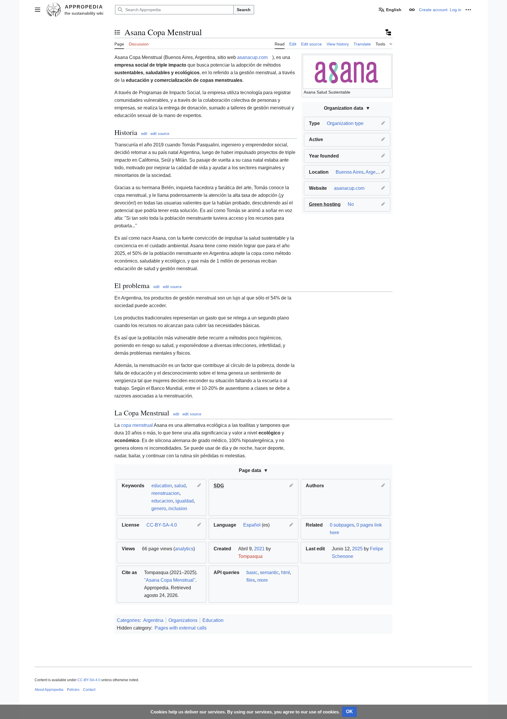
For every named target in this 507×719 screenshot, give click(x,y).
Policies (73, 690)
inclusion (177, 508)
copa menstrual (137, 425)
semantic (269, 572)
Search (244, 9)
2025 (357, 548)
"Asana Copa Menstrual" (169, 580)
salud (180, 485)
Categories (128, 620)
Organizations (182, 620)
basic (252, 572)
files (250, 580)
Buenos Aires (350, 172)
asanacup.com (349, 188)
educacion (162, 500)
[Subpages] (388, 32)
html (285, 572)
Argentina (376, 172)
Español (252, 524)
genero (158, 508)
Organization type (345, 123)
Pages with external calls (181, 627)
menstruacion (165, 493)
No (351, 204)
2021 (259, 548)
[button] (37, 9)
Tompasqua (250, 556)
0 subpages (342, 524)
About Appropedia (49, 690)
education (161, 485)
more (262, 580)
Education (213, 620)
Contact (89, 690)
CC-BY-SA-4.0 (161, 524)
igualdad (184, 500)
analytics (184, 548)
